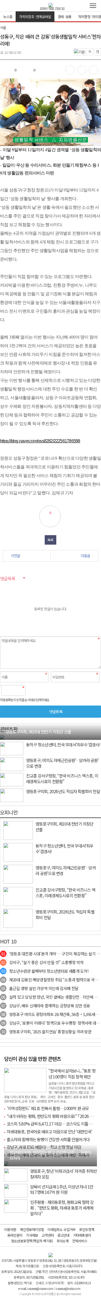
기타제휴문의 (82, 1235)
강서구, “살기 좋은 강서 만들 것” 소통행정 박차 (42, 962)
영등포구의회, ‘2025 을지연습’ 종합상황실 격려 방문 (46, 1031)
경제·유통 (64, 16)
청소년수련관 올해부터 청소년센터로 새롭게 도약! (45, 971)
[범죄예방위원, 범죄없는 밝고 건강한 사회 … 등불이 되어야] (6, 1163)
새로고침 (43, 690)
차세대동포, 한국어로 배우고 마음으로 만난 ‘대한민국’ (49, 1131)
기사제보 (32, 1235)
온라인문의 (14, 1235)
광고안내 (63, 1235)
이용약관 (10, 1229)
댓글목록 (7, 578)
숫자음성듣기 (31, 690)
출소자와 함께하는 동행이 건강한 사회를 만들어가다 (48, 1139)
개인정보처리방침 (32, 1229)
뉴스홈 (7, 16)
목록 (50, 539)
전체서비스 (79, 1240)
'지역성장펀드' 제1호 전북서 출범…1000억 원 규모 (48, 1108)
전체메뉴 (93, 5)
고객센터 (47, 1235)
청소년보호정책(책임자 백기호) (32, 1240)
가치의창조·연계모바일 (35, 16)
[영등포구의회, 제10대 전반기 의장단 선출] (2, 736)
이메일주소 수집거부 (61, 1229)
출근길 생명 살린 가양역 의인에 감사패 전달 (39, 988)
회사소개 (63, 1240)
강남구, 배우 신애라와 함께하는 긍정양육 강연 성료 (45, 1005)
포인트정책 (86, 1229)
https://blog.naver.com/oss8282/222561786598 (40, 441)
